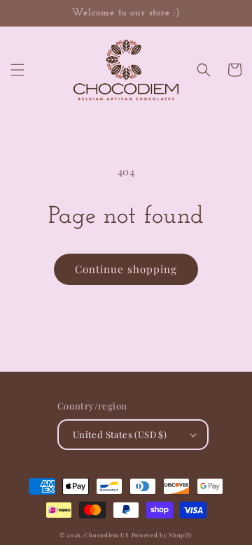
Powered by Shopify (162, 535)
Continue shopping (126, 269)
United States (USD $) (120, 434)
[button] (17, 69)
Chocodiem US (106, 535)
